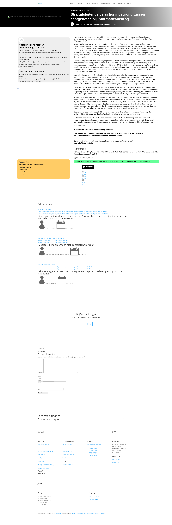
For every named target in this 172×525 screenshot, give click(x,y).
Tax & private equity (43, 468)
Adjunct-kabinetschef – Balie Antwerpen (31, 164)
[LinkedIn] (19, 69)
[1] (135, 77)
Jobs (114, 3)
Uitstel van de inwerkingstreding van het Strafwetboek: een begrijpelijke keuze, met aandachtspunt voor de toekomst (73, 211)
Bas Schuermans (50, 265)
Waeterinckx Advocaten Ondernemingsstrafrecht (98, 24)
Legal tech (41, 461)
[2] (133, 97)
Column (40, 209)
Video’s (40, 471)
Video (88, 3)
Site (39, 389)
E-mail (40, 386)
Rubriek (71, 3)
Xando (73, 513)
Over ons (120, 3)
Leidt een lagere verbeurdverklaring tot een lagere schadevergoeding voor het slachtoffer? (65, 267)
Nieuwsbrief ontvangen (94, 444)
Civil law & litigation (43, 444)
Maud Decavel (63, 238)
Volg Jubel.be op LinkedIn (83, 143)
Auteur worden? (93, 499)
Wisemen (58, 513)
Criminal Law (84, 11)
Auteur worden (67, 444)
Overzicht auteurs (94, 496)
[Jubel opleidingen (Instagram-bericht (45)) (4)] (43, 89)
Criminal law (41, 454)
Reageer (89, 167)
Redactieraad (116, 462)
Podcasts (41, 473)
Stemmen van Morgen (52, 238)
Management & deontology (46, 465)
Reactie (40, 373)
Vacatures (65, 458)
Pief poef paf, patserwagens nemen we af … (31, 81)
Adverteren (66, 448)
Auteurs (80, 3)
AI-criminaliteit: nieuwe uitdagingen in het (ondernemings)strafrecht (39, 79)
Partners (95, 3)
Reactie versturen (43, 393)
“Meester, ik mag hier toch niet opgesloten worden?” (53, 240)
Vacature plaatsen (68, 464)
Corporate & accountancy (45, 451)
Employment (41, 458)
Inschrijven (86, 324)
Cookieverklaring (81, 513)
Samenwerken (104, 3)
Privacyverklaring (100, 513)
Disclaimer (90, 513)
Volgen (95, 448)
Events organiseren (68, 454)
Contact (115, 441)
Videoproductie (67, 451)
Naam (40, 382)
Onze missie (116, 459)
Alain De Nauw (46, 209)
